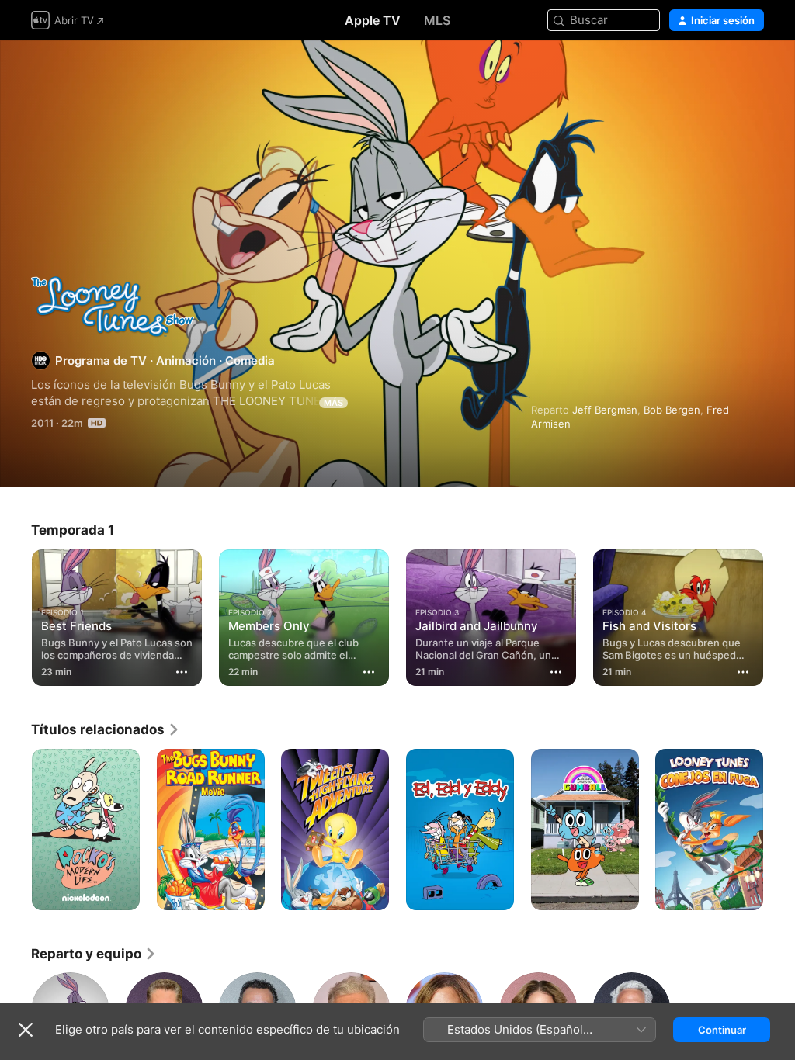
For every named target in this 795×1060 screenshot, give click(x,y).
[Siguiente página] (779, 614)
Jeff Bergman (604, 410)
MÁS (333, 402)
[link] (105, 729)
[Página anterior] (15, 614)
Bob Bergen (672, 410)
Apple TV (373, 20)
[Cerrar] (26, 1030)
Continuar (722, 1030)
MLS (437, 20)
